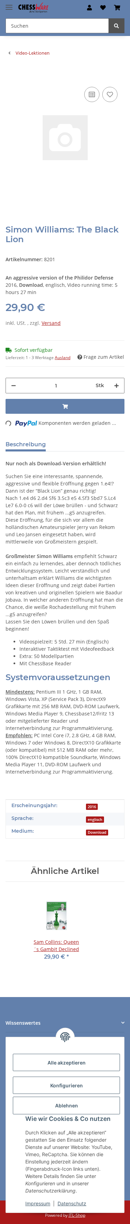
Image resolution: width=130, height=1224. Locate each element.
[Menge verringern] (13, 385)
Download (97, 832)
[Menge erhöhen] (116, 385)
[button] (89, 8)
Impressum (37, 1203)
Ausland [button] (62, 357)
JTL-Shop (77, 1215)
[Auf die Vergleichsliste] (91, 94)
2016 (92, 806)
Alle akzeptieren (66, 1063)
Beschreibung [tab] (26, 444)
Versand (51, 323)
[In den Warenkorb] (11, 75)
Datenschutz (72, 1203)
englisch (95, 819)
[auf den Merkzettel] (110, 94)
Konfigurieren (66, 1085)
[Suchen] (116, 25)
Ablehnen (66, 1105)
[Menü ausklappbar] (9, 4)
